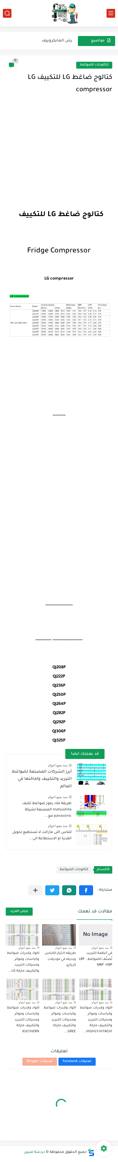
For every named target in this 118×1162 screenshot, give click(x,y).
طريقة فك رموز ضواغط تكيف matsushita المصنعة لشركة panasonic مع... (47, 810)
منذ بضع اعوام (57, 765)
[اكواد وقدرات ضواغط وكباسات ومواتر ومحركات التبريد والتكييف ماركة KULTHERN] (22, 989)
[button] (86, 890)
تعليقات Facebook (77, 1061)
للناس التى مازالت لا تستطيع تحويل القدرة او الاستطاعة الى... (42, 835)
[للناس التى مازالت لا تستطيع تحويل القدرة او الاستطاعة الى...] (91, 834)
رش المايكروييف (57, 41)
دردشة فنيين (34, 1152)
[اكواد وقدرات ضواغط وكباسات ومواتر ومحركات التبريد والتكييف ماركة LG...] (22, 935)
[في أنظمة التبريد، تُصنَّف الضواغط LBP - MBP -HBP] (95, 935)
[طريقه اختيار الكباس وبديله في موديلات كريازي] (59, 935)
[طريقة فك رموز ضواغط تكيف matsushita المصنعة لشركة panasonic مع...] (91, 805)
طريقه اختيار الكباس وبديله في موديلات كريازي (60, 959)
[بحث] (7, 13)
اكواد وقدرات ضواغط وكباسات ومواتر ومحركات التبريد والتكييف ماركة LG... (23, 962)
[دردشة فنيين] (59, 13)
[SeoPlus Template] (91, 1152)
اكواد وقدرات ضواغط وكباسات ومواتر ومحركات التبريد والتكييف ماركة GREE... (60, 1020)
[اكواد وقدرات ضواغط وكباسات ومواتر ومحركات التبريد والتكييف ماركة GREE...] (59, 989)
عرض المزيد (19, 911)
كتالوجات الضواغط (94, 65)
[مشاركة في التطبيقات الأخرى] (35, 890)
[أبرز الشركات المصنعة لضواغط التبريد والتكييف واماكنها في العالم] (91, 774)
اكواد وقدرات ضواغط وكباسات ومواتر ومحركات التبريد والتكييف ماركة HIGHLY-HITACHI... (96, 1020)
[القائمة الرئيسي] (111, 13)
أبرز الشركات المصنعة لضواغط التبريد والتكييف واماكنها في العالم (42, 779)
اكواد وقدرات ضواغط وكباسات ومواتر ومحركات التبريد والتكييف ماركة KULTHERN (23, 1020)
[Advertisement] (59, 146)
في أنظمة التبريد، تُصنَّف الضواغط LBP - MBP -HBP (95, 959)
